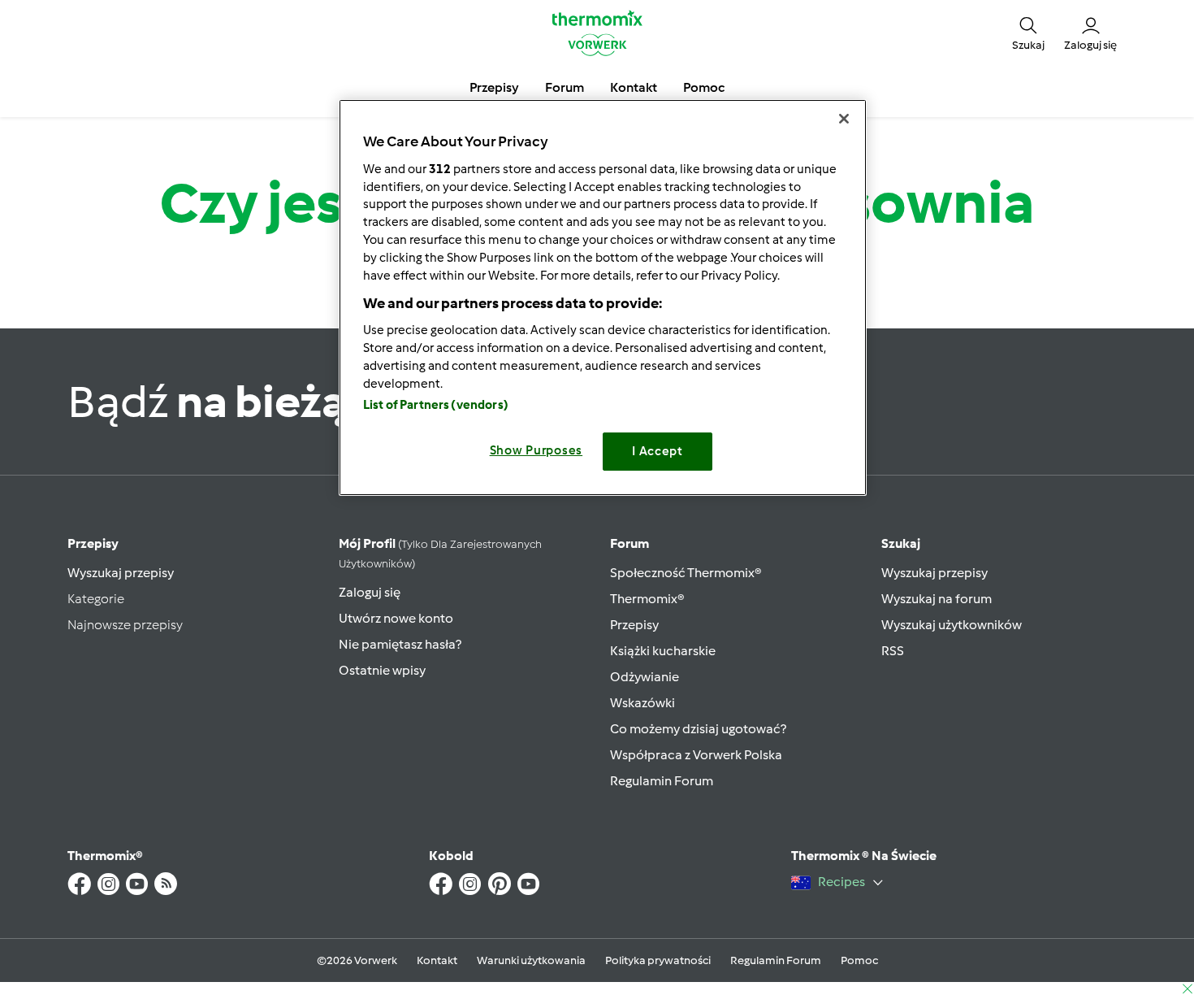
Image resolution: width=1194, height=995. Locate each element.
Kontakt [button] (633, 87)
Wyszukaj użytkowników (951, 624)
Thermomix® (647, 598)
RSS (892, 650)
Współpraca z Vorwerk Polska (696, 755)
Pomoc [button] (704, 87)
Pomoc (859, 960)
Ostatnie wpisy (382, 670)
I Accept (657, 451)
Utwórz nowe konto (396, 618)
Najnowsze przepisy (125, 624)
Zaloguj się (369, 592)
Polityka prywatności (658, 960)
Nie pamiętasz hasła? (400, 644)
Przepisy (93, 543)
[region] (603, 297)
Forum (629, 543)
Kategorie (95, 598)
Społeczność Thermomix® (686, 572)
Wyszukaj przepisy (120, 572)
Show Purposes (536, 450)
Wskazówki (642, 702)
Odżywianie (644, 676)
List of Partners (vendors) (435, 405)
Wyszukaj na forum (936, 598)
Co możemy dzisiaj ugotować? (698, 728)
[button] (1028, 32)
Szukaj (900, 543)
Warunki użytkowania (531, 960)
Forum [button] (564, 87)
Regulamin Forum (661, 781)
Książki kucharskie (663, 650)
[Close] (844, 119)
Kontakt (437, 960)
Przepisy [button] (494, 87)
